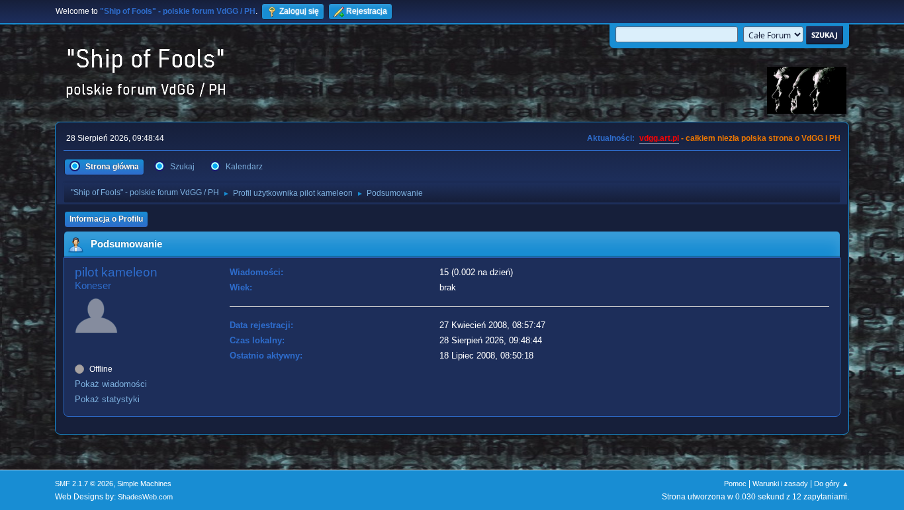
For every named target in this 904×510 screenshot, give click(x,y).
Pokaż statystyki (107, 399)
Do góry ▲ (831, 484)
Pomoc (735, 484)
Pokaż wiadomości (111, 384)
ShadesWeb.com (145, 497)
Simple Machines (144, 484)
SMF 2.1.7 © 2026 (84, 484)
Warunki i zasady (780, 484)
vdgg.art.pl (659, 138)
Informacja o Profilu (106, 219)
